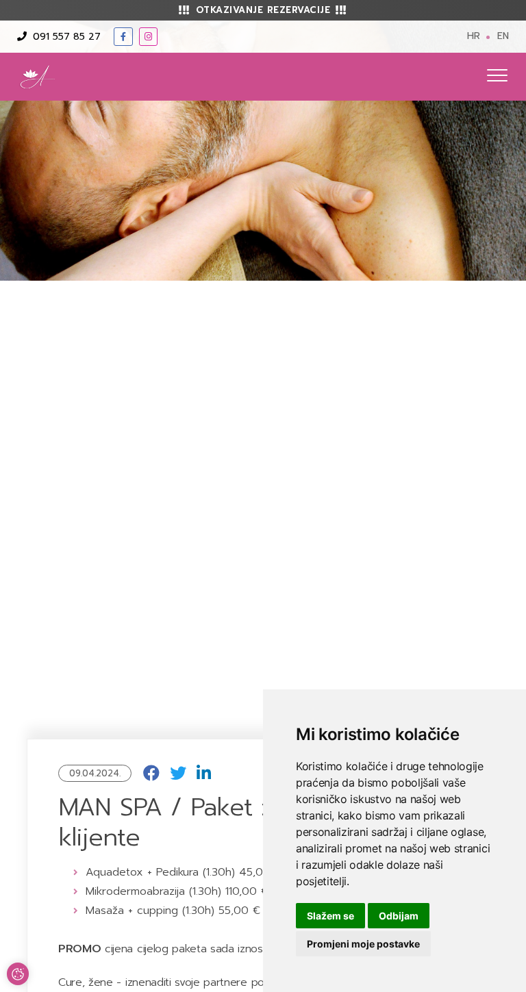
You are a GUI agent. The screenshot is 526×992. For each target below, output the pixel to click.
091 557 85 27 (65, 36)
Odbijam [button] (398, 915)
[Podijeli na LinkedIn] (204, 773)
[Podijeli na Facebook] (151, 773)
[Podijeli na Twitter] (178, 773)
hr (473, 36)
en (503, 36)
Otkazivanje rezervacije (263, 9)
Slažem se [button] (330, 915)
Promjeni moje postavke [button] (363, 944)
